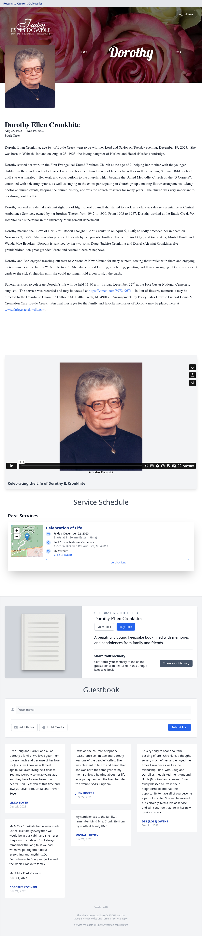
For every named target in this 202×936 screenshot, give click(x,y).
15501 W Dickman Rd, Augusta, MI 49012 (81, 546)
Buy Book (126, 627)
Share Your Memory (176, 663)
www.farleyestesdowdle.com (25, 309)
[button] (27, 537)
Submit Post (179, 727)
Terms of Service (112, 918)
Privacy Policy (89, 918)
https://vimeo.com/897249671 (110, 290)
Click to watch (63, 555)
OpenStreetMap (105, 925)
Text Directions (117, 562)
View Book (104, 627)
